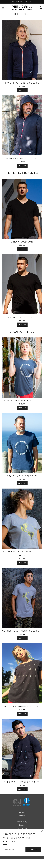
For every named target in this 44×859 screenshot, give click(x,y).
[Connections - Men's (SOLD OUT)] (22, 598)
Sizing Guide (22, 828)
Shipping (22, 825)
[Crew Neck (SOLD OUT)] (22, 284)
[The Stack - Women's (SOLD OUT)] (22, 673)
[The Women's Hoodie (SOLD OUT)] (22, 50)
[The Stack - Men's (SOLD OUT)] (22, 749)
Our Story (22, 812)
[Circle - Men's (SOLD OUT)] (22, 443)
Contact (22, 815)
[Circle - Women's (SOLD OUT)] (22, 367)
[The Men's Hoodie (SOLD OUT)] (22, 125)
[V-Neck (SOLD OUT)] (22, 209)
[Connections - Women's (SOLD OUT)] (22, 518)
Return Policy (22, 822)
